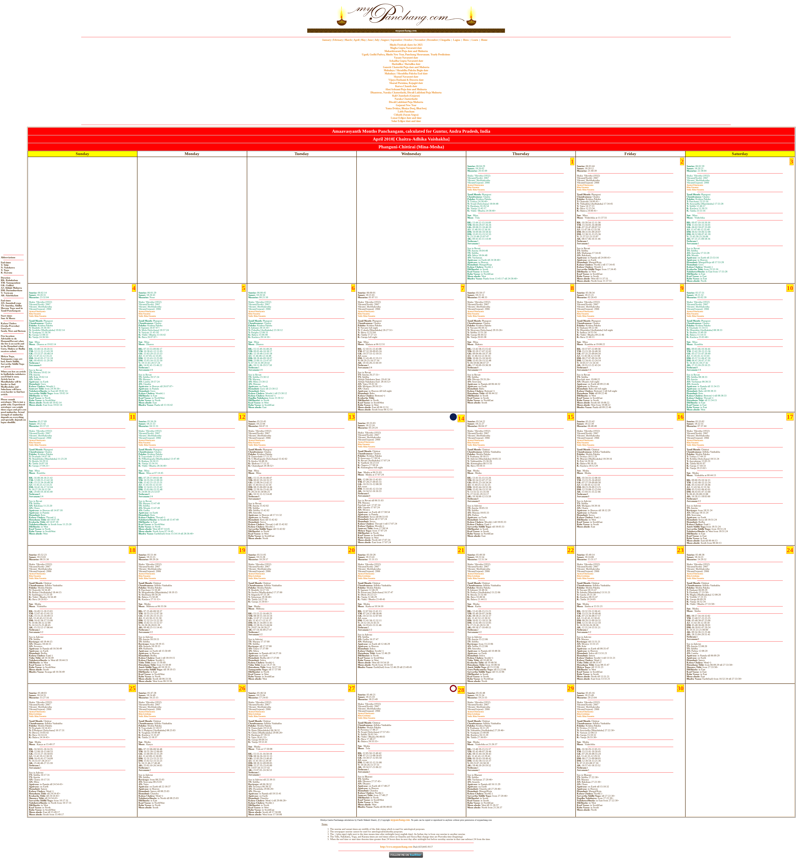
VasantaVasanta (476, 188)
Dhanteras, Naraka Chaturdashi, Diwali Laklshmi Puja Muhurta (406, 92)
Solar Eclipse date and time (406, 121)
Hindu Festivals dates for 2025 (406, 44)
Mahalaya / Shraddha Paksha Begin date (406, 70)
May (363, 39)
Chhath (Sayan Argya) (406, 114)
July (376, 39)
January (326, 39)
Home (484, 39)
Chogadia (445, 39)
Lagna (456, 39)
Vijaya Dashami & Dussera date (406, 79)
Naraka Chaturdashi (406, 98)
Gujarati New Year (406, 105)
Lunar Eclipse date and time (406, 117)
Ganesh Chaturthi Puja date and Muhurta (406, 67)
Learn (475, 39)
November (419, 39)
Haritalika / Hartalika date (406, 64)
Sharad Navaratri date (406, 76)
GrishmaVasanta (257, 577)
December (432, 39)
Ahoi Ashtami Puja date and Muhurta (406, 89)
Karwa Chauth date (406, 86)
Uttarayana (475, 185)
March (348, 39)
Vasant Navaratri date (406, 57)
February (338, 39)
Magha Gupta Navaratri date (406, 47)
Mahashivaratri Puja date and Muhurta (406, 51)
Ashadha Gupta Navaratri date (406, 60)
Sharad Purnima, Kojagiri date (406, 83)
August (385, 39)
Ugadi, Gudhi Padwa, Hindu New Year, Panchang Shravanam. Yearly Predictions (406, 54)
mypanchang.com (406, 30)
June (370, 39)
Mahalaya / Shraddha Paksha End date (406, 73)
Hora (466, 39)
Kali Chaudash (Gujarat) (406, 95)
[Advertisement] (321, 14)
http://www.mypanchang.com (396, 846)
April (356, 39)
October (408, 39)
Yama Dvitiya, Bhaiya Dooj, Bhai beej (406, 108)
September (396, 39)
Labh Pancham (406, 111)
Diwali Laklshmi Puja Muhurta (406, 102)
